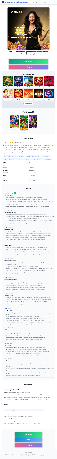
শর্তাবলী (26, 452)
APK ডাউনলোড (28, 61)
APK (37, 2)
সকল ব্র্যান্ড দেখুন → (28, 103)
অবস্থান (49, 2)
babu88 (5, 145)
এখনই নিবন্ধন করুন (28, 67)
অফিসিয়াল (32, 2)
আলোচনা (53, 2)
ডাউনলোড (44, 2)
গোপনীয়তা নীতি (30, 452)
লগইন (40, 2)
